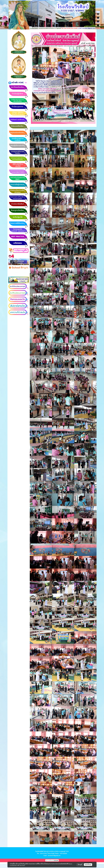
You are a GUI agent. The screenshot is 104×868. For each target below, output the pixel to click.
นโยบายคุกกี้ (22, 865)
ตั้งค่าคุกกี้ (80, 864)
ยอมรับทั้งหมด (88, 864)
